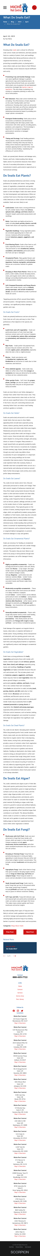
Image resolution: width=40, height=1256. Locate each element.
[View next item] (14, 956)
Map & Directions (20, 1023)
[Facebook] (14, 1011)
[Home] (19, 7)
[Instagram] (18, 1011)
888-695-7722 (20, 977)
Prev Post (9, 932)
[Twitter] (22, 1011)
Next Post (30, 932)
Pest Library (20, 999)
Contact (20, 989)
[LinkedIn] (26, 1011)
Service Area (20, 996)
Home (20, 986)
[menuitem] (11, 1247)
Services (20, 993)
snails (15, 50)
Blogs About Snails (17, 926)
